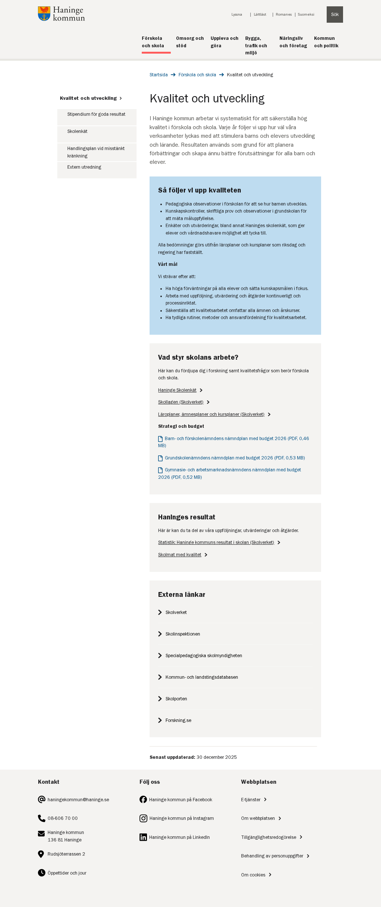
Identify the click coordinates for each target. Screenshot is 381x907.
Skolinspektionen (183, 633)
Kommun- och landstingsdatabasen (202, 677)
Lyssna (236, 14)
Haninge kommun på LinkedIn (179, 837)
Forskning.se (178, 720)
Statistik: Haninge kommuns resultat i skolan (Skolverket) (216, 542)
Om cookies (253, 874)
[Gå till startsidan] (61, 19)
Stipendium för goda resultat (96, 114)
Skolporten (176, 698)
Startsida (159, 74)
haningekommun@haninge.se (78, 799)
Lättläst (260, 14)
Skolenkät (77, 131)
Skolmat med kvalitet (179, 554)
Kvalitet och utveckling (88, 98)
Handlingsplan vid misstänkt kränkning (96, 152)
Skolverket (176, 612)
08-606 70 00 (63, 818)
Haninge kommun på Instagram (182, 818)
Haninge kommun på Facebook (180, 799)
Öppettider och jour (67, 873)
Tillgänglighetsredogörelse (268, 837)
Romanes (284, 14)
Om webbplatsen (258, 818)
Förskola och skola (197, 74)
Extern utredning (84, 167)
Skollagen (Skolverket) (181, 402)
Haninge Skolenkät (177, 390)
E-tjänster (250, 799)
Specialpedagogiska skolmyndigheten (204, 655)
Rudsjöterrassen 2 (66, 854)
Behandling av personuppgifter (272, 855)
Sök (335, 14)
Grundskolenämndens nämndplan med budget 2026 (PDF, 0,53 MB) (235, 457)
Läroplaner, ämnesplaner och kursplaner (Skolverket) (211, 414)
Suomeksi (306, 14)
